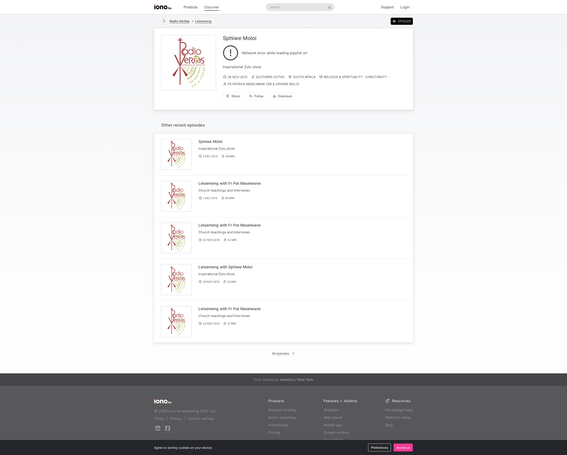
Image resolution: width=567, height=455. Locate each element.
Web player (333, 417)
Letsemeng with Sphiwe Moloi (225, 267)
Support (387, 7)
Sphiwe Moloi (210, 141)
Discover (211, 7)
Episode (404, 21)
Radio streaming (282, 417)
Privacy (176, 418)
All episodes (280, 353)
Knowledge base (399, 410)
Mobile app (333, 425)
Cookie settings (201, 418)
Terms (159, 418)
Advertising (278, 425)
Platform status (398, 417)
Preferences (379, 447)
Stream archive (336, 432)
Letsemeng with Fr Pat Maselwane (229, 183)
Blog (389, 425)
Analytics (331, 410)
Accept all (403, 447)
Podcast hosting (282, 410)
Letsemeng (203, 21)
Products (191, 7)
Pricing (274, 432)
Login (405, 7)
